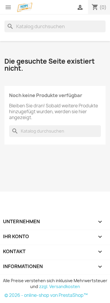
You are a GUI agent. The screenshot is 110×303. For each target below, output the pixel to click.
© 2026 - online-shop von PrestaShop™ (46, 295)
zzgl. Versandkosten (59, 286)
